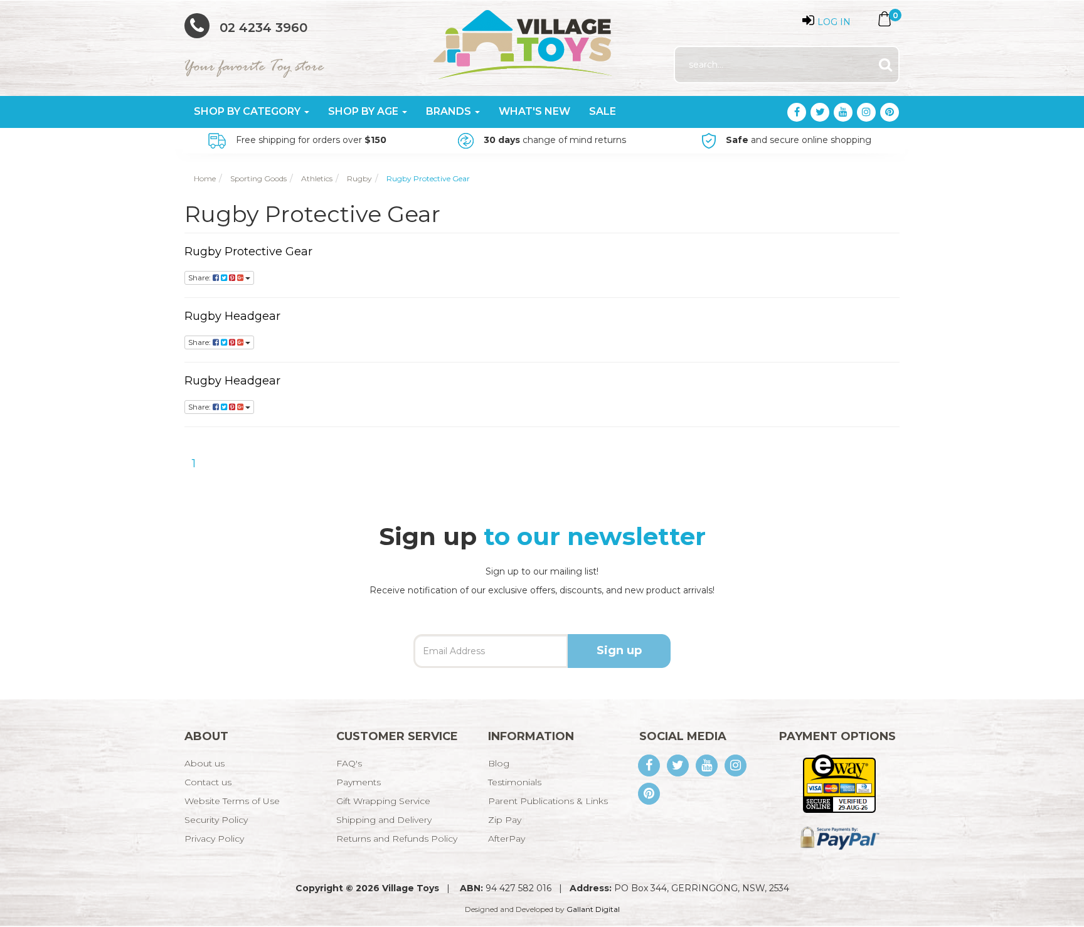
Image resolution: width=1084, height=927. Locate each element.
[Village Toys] (523, 40)
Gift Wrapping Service (383, 801)
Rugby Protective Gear (248, 251)
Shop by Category (248, 111)
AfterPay (506, 838)
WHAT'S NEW (534, 111)
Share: (200, 277)
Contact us (207, 782)
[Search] (885, 65)
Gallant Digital (593, 909)
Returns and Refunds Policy (396, 838)
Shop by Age (364, 111)
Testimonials (514, 782)
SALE (602, 111)
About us (204, 763)
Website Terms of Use (232, 801)
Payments (358, 782)
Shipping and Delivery (384, 819)
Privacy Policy (214, 838)
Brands (450, 111)
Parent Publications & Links (548, 801)
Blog (498, 763)
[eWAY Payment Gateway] (839, 782)
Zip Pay (504, 819)
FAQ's (349, 763)
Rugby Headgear (232, 316)
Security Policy (216, 819)
